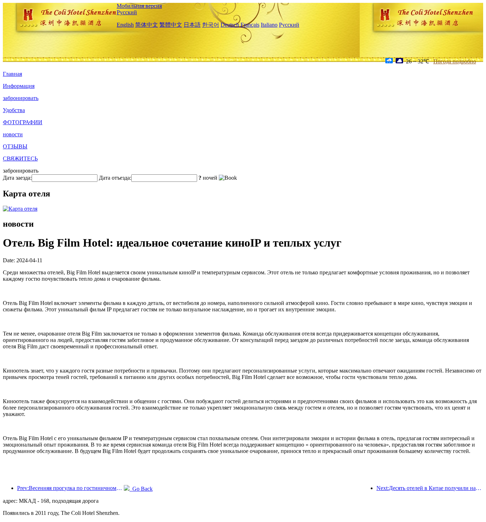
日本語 (192, 25)
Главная (12, 74)
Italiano (269, 25)
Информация (19, 86)
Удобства (14, 110)
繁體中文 (170, 25)
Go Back (141, 489)
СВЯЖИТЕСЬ (20, 158)
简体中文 (146, 25)
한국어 (210, 25)
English (125, 25)
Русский (127, 12)
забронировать (20, 98)
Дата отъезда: (115, 178)
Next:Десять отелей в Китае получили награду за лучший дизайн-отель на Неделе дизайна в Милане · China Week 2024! (429, 488)
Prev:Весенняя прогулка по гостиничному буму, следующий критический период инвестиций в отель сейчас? (70, 488)
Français (250, 25)
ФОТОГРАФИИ (22, 122)
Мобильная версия (139, 6)
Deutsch (230, 25)
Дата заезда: (17, 178)
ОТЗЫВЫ (15, 146)
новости (13, 134)
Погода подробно (454, 61)
